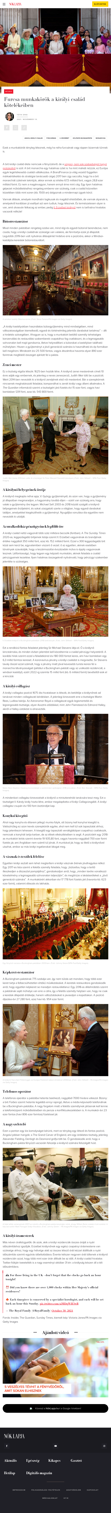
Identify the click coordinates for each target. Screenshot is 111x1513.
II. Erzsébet (64, 138)
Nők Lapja (15, 3)
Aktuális (8, 91)
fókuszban (51, 138)
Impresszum (18, 1490)
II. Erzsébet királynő (65, 207)
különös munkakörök (82, 138)
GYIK (66, 1498)
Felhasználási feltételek (45, 1490)
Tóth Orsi (22, 115)
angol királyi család (34, 138)
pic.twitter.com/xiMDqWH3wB (59, 1303)
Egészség (32, 1460)
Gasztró (76, 1460)
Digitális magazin (39, 1472)
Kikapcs (54, 1460)
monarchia (100, 138)
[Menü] (4, 4)
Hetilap (9, 1472)
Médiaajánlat (50, 1498)
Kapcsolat (93, 1490)
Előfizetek (100, 4)
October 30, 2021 (62, 1310)
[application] (55, 1367)
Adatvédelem (73, 1490)
